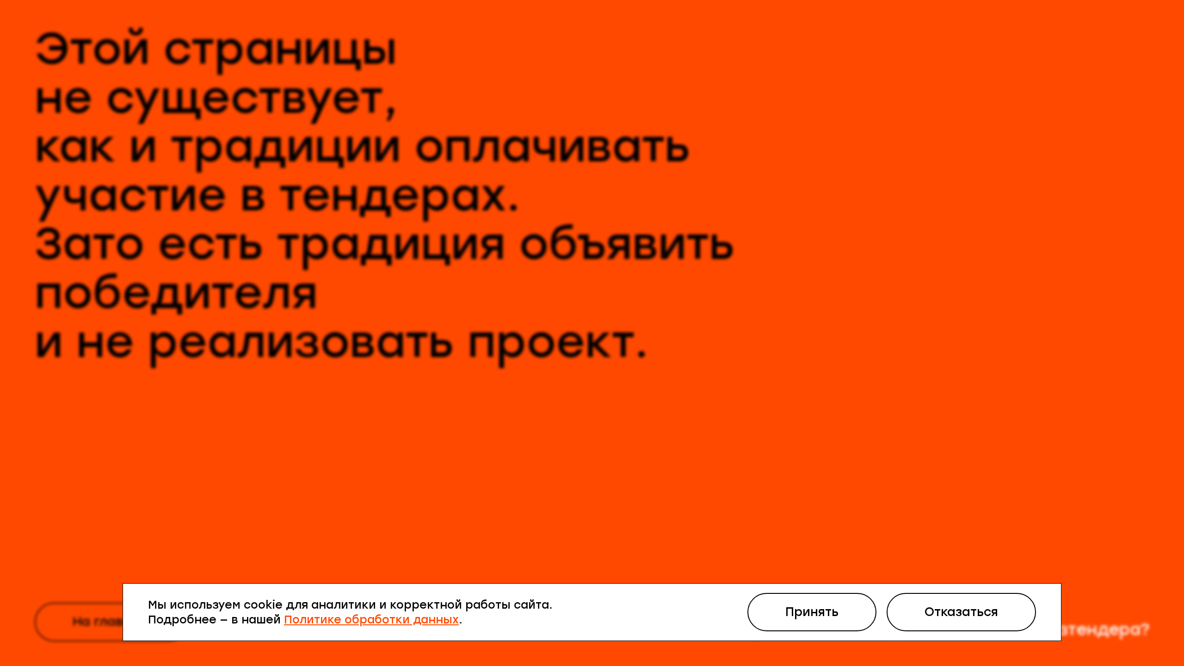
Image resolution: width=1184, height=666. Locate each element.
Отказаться (961, 611)
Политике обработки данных (371, 619)
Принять (812, 611)
